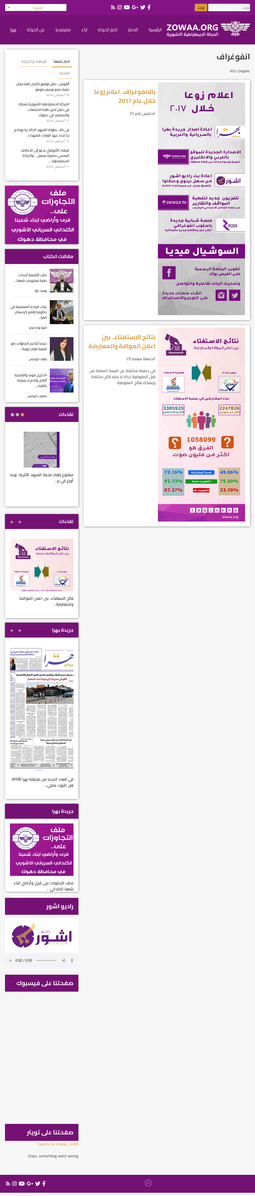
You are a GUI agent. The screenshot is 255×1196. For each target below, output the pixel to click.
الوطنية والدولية (34, 61)
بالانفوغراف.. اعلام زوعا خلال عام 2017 (124, 96)
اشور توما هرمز (38, 327)
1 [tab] (22, 414)
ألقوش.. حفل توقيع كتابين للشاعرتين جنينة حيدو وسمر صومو (42, 86)
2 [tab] (17, 414)
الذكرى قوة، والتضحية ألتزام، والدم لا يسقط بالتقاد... (30, 380)
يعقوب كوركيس (37, 396)
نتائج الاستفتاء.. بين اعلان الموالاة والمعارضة (122, 341)
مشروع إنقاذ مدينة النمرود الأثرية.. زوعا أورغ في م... (41, 477)
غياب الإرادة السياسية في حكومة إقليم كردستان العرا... (28, 312)
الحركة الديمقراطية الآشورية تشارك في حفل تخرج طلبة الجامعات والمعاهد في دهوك (43, 109)
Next (12, 521)
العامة (64, 73)
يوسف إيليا (41, 290)
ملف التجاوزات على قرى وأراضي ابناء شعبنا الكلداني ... (43, 886)
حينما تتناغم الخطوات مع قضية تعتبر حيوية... (29, 346)
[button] (36, 7)
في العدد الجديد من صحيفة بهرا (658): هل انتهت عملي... (42, 782)
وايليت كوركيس (38, 359)
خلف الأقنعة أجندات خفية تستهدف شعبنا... (30, 277)
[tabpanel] (41, 461)
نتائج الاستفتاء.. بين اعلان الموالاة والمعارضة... (46, 601)
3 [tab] (12, 414)
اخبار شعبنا (62, 61)
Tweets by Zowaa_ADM (57, 1144)
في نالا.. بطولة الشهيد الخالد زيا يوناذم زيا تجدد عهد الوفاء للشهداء (41, 132)
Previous (19, 521)
